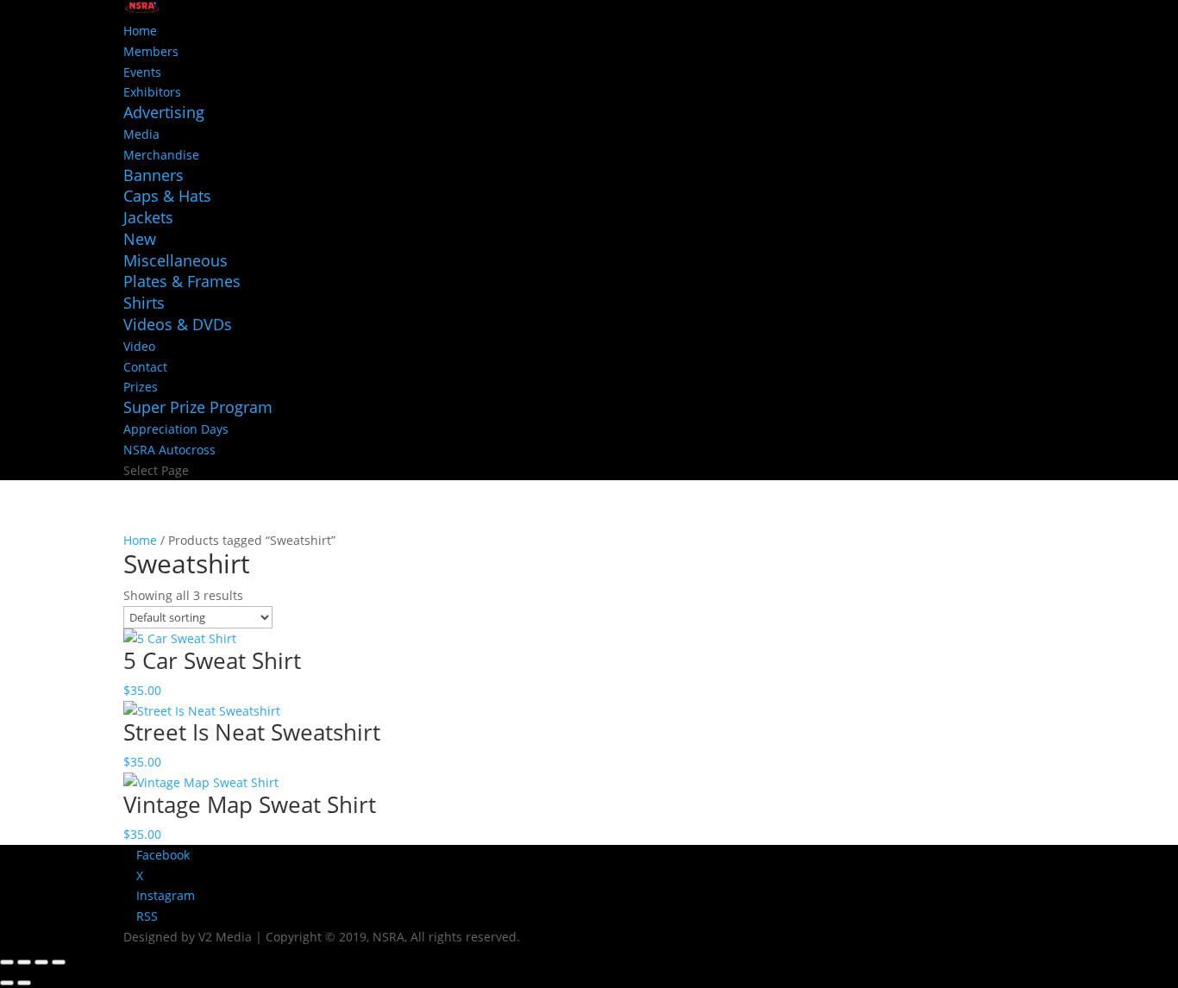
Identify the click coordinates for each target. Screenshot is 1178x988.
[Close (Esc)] (59, 962)
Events (142, 72)
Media (141, 134)
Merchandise (161, 155)
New (139, 238)
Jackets (148, 217)
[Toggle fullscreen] (24, 962)
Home (140, 30)
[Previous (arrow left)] (7, 982)
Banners (153, 175)
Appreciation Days (176, 429)
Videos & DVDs (177, 324)
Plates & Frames (182, 281)
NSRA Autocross (169, 449)
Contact (145, 367)
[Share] (41, 962)
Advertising (163, 112)
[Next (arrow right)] (24, 982)
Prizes (140, 386)
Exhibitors (152, 92)
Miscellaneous (175, 260)
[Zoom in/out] (7, 962)
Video (139, 346)
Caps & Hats (167, 195)
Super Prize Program (198, 407)
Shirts (144, 302)
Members (151, 51)
